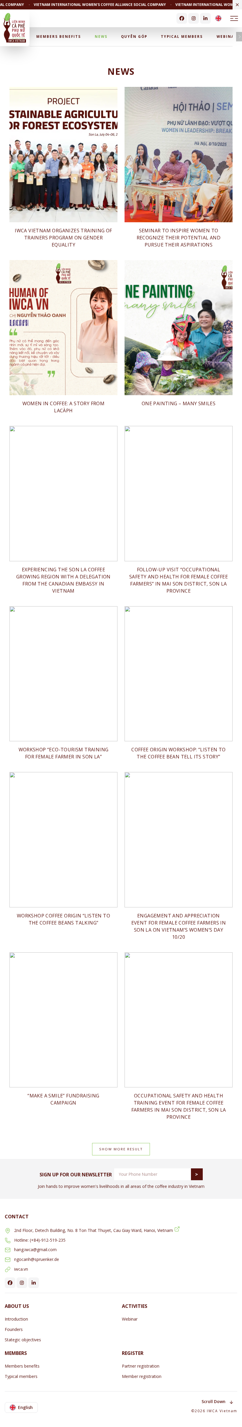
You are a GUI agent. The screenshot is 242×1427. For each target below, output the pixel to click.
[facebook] (181, 18)
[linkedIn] (205, 18)
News (101, 36)
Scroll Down (213, 1401)
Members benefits (58, 36)
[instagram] (193, 18)
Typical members (182, 36)
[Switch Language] (218, 18)
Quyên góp (134, 36)
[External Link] (177, 1229)
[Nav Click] (234, 18)
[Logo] (15, 27)
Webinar (227, 36)
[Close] (237, 4)
